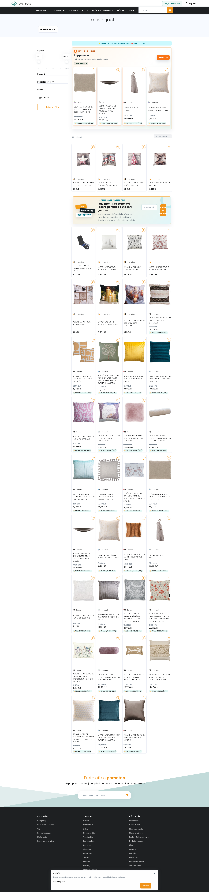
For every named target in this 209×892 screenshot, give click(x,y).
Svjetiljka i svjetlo (90, 869)
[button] (163, 136)
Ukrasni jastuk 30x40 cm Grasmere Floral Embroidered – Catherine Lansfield (83, 678)
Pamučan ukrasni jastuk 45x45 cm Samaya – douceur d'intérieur (159, 677)
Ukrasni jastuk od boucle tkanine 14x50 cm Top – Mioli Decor (160, 438)
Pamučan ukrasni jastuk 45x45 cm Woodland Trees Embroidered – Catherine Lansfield (108, 379)
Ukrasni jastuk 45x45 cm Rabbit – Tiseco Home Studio (134, 557)
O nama (132, 849)
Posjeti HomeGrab (136, 861)
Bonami (81, 102)
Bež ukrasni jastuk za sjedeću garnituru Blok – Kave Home (83, 109)
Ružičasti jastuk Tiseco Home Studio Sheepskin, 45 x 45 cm (133, 438)
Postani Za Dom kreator (139, 837)
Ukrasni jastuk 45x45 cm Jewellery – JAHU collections (109, 438)
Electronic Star (89, 833)
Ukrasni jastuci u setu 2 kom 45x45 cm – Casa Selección (83, 379)
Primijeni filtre (52, 107)
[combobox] (152, 10)
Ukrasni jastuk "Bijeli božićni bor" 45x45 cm (108, 268)
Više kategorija (126, 10)
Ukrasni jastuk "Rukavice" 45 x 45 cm (107, 184)
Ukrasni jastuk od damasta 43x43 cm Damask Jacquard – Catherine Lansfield (132, 617)
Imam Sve (80, 179)
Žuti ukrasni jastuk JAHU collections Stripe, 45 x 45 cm (134, 379)
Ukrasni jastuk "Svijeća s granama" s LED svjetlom (134, 323)
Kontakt (132, 853)
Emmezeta (88, 825)
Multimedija (42, 837)
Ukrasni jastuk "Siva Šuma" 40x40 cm (132, 268)
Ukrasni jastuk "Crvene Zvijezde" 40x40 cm (159, 268)
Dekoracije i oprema (65, 10)
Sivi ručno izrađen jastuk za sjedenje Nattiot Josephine (106, 496)
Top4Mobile (88, 837)
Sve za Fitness (135, 865)
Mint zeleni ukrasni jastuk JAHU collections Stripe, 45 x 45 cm (84, 496)
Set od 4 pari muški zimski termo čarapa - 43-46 (82, 268)
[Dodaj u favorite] (93, 70)
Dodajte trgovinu (136, 841)
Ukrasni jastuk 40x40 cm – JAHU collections (83, 616)
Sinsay (86, 857)
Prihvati (146, 886)
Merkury (86, 865)
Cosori (86, 820)
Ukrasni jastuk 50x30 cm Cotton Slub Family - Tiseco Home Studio (134, 677)
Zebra (85, 829)
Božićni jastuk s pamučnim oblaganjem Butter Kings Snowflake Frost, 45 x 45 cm (159, 617)
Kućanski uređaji (101, 10)
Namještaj (42, 10)
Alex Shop (87, 849)
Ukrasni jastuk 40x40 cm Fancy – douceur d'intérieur (160, 320)
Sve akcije (163, 57)
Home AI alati (134, 825)
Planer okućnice (136, 833)
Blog (131, 845)
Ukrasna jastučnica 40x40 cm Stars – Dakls (158, 109)
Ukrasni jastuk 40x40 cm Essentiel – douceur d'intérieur (134, 737)
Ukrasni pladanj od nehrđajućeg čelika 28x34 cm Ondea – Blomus (107, 110)
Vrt (84, 10)
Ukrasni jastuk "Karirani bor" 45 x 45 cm (133, 184)
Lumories (87, 845)
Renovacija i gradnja (45, 841)
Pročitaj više (59, 881)
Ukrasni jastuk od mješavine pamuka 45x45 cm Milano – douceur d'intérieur (83, 738)
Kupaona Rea (88, 841)
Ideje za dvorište (172, 3)
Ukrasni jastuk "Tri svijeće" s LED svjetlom (108, 323)
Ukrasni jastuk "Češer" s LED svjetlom (83, 323)
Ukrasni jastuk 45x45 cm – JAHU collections (83, 437)
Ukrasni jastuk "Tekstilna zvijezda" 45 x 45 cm (83, 184)
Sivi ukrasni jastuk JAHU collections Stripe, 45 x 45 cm (108, 617)
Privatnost (133, 857)
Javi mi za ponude (163, 210)
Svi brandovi (134, 820)
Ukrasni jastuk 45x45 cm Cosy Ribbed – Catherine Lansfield (160, 379)
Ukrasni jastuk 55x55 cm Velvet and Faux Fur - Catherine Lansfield (109, 737)
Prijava (192, 3)
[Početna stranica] (21, 3)
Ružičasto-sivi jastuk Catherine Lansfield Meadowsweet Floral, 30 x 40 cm (134, 497)
